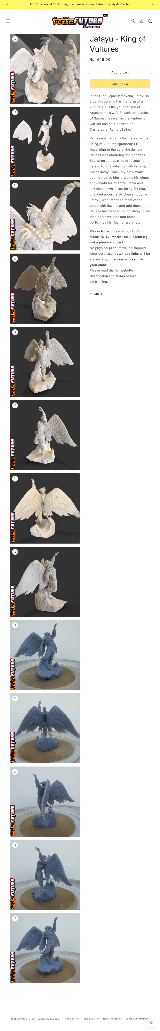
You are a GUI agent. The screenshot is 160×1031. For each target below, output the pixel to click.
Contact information (137, 1018)
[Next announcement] (152, 4)
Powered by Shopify (47, 1019)
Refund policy (71, 1018)
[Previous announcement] (7, 4)
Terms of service (112, 1018)
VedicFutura (28, 1019)
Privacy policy (91, 1018)
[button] (8, 21)
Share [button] (98, 293)
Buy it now (120, 84)
